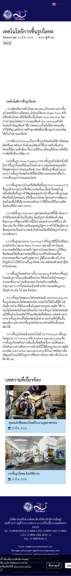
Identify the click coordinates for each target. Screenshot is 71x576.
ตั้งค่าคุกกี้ (54, 565)
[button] (59, 4)
